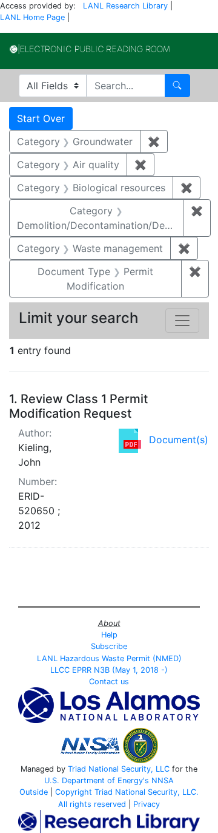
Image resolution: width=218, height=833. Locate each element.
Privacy (146, 804)
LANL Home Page (32, 17)
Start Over (41, 118)
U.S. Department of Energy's (96, 780)
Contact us (109, 681)
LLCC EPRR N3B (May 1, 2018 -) (109, 670)
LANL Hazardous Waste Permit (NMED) (109, 658)
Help (109, 634)
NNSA (162, 780)
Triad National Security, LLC (119, 768)
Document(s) (178, 439)
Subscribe (109, 646)
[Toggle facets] (182, 320)
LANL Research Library (125, 5)
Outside (33, 792)
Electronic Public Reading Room (90, 49)
